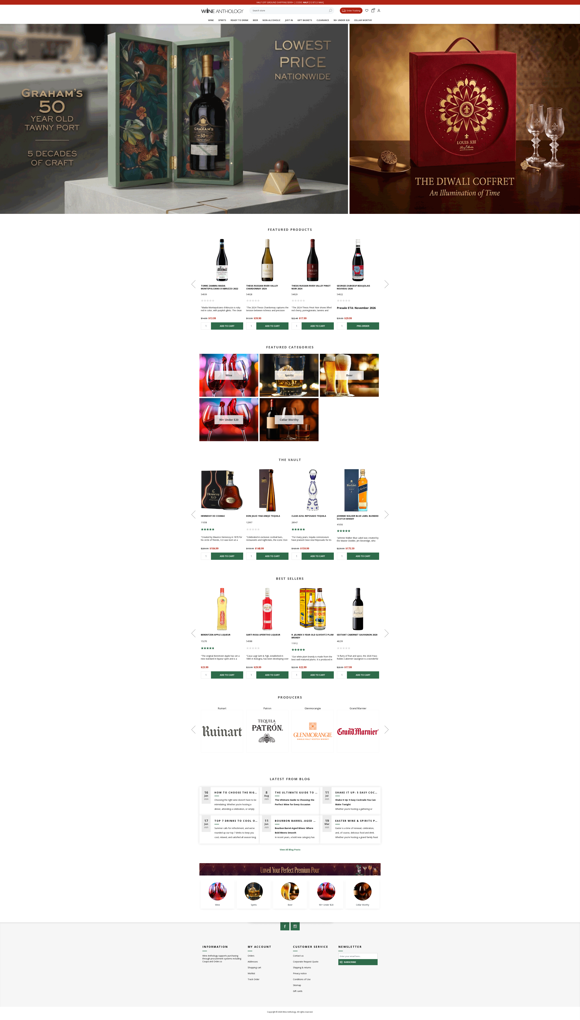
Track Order (253, 979)
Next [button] (386, 284)
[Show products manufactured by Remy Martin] (358, 731)
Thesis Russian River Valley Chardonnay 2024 (262, 287)
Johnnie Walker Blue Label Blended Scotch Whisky (358, 517)
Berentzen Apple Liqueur (215, 634)
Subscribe (350, 962)
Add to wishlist (222, 260)
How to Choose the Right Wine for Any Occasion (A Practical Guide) (236, 792)
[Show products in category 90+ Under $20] (326, 891)
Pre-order (363, 326)
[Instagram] (295, 926)
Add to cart (227, 326)
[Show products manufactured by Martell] (313, 731)
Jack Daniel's (222, 708)
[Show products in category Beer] (290, 891)
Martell (313, 708)
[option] (222, 284)
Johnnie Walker (267, 708)
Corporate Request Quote (305, 961)
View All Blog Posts (290, 849)
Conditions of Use (302, 979)
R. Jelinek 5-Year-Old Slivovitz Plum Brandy (313, 636)
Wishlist (251, 973)
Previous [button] (193, 284)
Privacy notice (300, 973)
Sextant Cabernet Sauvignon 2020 (357, 634)
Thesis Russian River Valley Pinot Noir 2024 (311, 287)
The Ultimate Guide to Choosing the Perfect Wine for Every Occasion (296, 792)
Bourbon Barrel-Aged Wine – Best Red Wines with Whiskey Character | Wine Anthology (296, 820)
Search (330, 10)
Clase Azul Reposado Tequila (309, 515)
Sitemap (297, 985)
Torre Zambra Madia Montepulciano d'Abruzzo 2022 (219, 287)
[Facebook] (284, 926)
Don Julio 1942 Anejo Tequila (263, 515)
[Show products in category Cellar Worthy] (362, 891)
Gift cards (297, 991)
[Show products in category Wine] (217, 891)
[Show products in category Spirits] (254, 891)
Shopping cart (254, 967)
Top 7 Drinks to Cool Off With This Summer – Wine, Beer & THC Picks (236, 820)
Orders (251, 955)
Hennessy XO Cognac (213, 515)
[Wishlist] (367, 10)
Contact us (298, 955)
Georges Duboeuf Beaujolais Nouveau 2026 (353, 287)
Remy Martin (358, 708)
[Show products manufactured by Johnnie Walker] (267, 731)
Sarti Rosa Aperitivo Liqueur (263, 634)
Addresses (253, 961)
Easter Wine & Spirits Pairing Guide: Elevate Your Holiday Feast (356, 820)
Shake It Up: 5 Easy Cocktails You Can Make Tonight (356, 792)
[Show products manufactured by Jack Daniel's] (222, 731)
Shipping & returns (302, 967)
